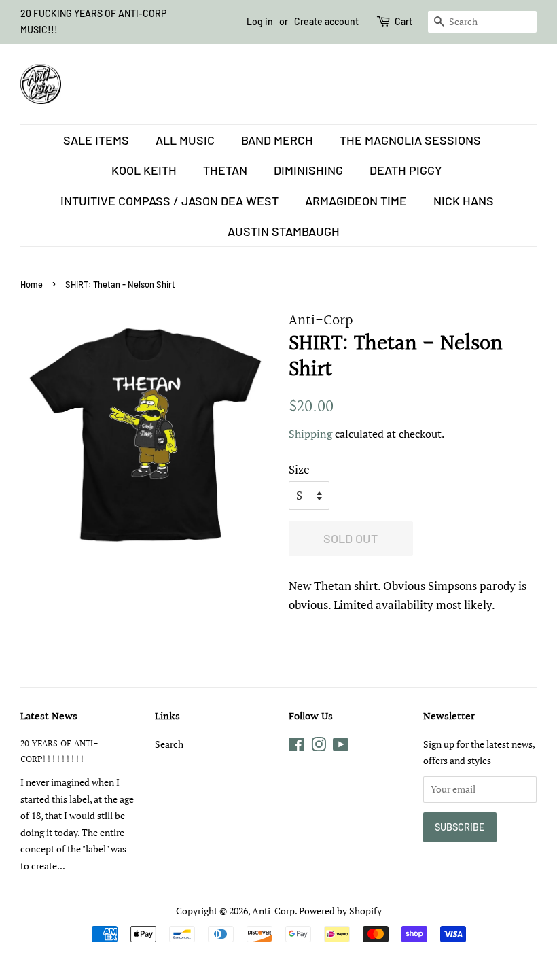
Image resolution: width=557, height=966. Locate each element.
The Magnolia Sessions (410, 140)
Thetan (225, 169)
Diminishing (308, 169)
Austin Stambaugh (284, 231)
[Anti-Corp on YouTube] (340, 746)
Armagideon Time (356, 200)
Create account (326, 21)
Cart (403, 21)
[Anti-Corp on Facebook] (296, 746)
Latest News (48, 716)
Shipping (310, 433)
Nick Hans (463, 200)
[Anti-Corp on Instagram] (318, 746)
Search (169, 744)
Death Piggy (406, 169)
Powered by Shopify (340, 910)
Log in (260, 21)
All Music (185, 140)
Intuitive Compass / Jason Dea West (169, 200)
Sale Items (96, 140)
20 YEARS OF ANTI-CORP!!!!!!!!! (59, 751)
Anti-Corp (273, 910)
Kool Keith (144, 169)
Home (31, 284)
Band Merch (277, 140)
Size (299, 469)
